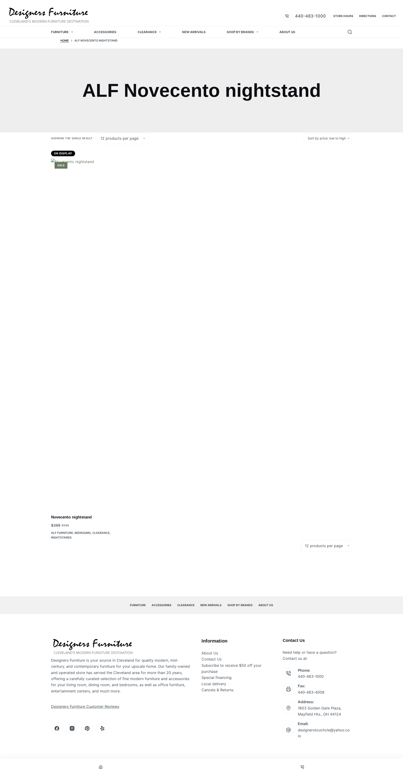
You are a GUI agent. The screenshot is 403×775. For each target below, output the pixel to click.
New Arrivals (194, 32)
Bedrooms (83, 533)
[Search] (350, 32)
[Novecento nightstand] (87, 333)
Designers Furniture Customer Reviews (85, 706)
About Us (287, 32)
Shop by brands (240, 32)
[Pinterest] (87, 728)
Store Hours (343, 16)
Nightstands (61, 537)
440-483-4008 (311, 692)
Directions (367, 16)
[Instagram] (72, 728)
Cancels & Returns (217, 690)
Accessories (105, 32)
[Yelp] (102, 728)
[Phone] (302, 766)
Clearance (147, 32)
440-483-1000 (310, 16)
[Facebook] (57, 728)
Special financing (217, 677)
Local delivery (214, 683)
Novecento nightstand (71, 517)
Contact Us (212, 659)
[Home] (101, 766)
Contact (389, 16)
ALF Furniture (62, 533)
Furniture (60, 32)
